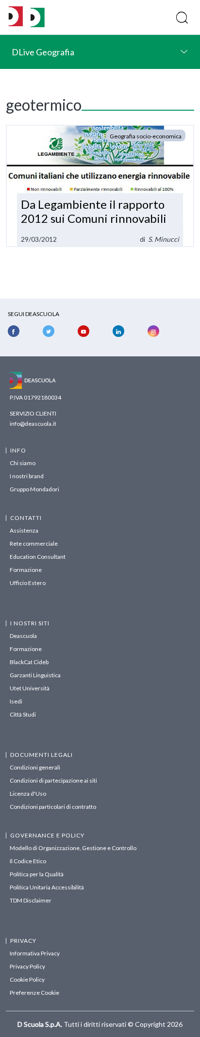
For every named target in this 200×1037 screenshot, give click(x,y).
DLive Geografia (43, 52)
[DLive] (16, 17)
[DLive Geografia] (38, 24)
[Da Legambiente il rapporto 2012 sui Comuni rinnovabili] (100, 186)
